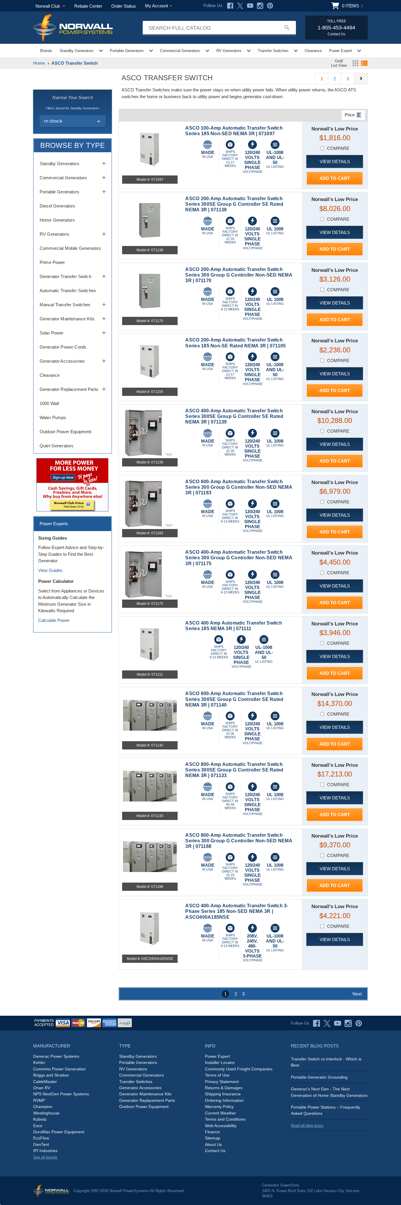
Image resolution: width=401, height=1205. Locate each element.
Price (353, 115)
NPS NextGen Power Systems (61, 1094)
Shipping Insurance (223, 1094)
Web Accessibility (221, 1125)
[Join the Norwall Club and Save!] (72, 484)
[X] (240, 6)
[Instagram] (260, 6)
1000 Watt (49, 403)
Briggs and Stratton (51, 1075)
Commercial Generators (180, 50)
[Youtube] (250, 6)
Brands (46, 50)
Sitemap (212, 1138)
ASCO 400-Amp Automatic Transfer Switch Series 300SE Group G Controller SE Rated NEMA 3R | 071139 (234, 416)
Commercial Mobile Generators (70, 248)
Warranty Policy (219, 1106)
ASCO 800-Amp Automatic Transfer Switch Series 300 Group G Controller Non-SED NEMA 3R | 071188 (238, 841)
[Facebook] (230, 6)
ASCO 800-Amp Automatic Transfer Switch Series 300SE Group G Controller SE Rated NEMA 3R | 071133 (234, 770)
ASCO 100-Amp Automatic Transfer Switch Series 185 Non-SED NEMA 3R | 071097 (234, 130)
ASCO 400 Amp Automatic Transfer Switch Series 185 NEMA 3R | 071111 (233, 625)
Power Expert (340, 50)
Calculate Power (54, 620)
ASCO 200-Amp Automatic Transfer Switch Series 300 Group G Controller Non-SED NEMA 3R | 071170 (238, 275)
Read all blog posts (307, 1125)
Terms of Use (217, 1075)
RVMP (39, 1100)
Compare (338, 148)
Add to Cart (334, 178)
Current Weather (220, 1113)
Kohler (39, 1062)
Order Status (123, 6)
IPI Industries (45, 1150)
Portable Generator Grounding (319, 1077)
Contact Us (215, 1150)
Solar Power (52, 332)
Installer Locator (220, 1062)
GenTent (41, 1144)
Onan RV (41, 1087)
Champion (42, 1106)
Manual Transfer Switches (65, 304)
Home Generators (57, 219)
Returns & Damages (223, 1087)
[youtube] (337, 1023)
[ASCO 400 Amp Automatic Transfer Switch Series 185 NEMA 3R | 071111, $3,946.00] (150, 645)
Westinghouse (46, 1113)
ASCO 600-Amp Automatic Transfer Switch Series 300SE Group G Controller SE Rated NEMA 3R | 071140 (234, 699)
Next (357, 993)
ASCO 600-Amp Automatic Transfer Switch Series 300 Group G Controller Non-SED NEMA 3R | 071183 (238, 487)
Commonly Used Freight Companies (238, 1069)
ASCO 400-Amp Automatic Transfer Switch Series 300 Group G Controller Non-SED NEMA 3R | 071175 (238, 558)
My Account (156, 5)
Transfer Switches (273, 50)
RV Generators (229, 50)
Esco (37, 1125)
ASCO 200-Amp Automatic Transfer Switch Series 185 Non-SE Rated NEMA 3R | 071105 (235, 342)
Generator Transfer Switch (65, 276)
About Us (213, 1144)
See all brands (45, 1157)
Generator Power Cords (63, 346)
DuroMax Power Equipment (58, 1131)
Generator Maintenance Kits (67, 318)
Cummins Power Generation (59, 1069)
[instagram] (348, 1023)
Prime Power (52, 262)
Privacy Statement (222, 1081)
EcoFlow (41, 1138)
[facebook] (316, 1023)
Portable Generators (127, 50)
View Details (335, 161)
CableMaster (45, 1081)
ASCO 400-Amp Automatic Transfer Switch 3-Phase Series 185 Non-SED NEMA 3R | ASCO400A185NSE (236, 911)
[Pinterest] (270, 6)
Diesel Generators (57, 205)
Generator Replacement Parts (69, 389)
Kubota (39, 1119)
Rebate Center (88, 6)
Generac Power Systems (56, 1056)
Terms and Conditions (225, 1119)
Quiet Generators (56, 445)
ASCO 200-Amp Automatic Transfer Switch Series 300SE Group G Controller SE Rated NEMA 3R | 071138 (234, 204)
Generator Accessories (62, 361)
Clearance (313, 50)
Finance (212, 1131)
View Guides (50, 570)
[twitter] (327, 1023)
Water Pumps (53, 417)
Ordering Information (224, 1100)
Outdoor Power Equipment (65, 431)
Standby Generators (77, 50)
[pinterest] (358, 1023)
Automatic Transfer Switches (68, 290)
